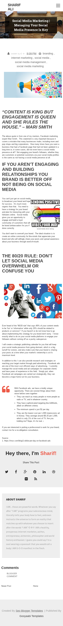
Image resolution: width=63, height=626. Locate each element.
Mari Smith (12, 139)
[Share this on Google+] (25, 471)
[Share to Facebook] (15, 471)
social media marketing (30, 66)
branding (48, 53)
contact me (7, 430)
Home (35, 586)
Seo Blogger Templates (29, 610)
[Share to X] (6, 471)
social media (42, 57)
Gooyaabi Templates (31, 616)
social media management (30, 62)
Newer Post (6, 586)
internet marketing (21, 57)
